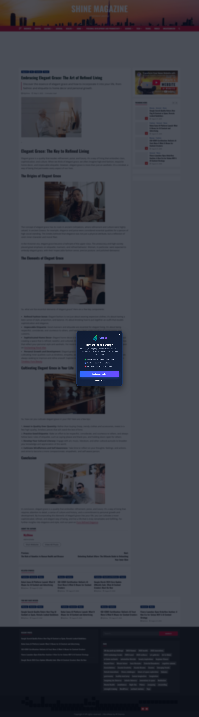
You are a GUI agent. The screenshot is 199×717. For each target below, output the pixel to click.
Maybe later (99, 381)
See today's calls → (100, 374)
